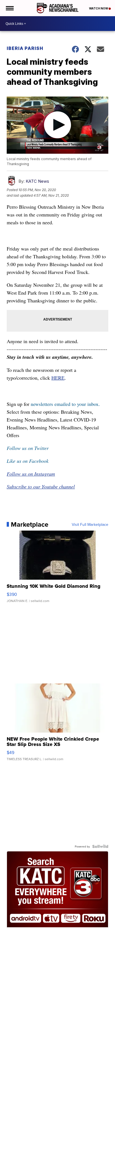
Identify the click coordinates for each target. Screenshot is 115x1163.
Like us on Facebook (28, 461)
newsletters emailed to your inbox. (65, 404)
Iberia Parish (25, 48)
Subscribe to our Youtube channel (41, 486)
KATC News (37, 181)
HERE (57, 377)
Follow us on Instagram (31, 473)
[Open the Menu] (9, 8)
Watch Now (99, 8)
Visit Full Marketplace (90, 524)
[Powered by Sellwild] (100, 846)
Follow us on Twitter (28, 448)
